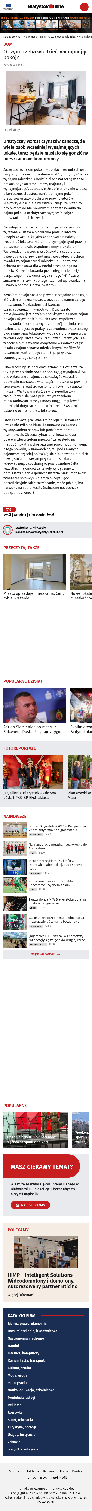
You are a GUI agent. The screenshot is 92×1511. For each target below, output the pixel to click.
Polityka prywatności (33, 1489)
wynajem (20, 514)
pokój (7, 514)
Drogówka (35, 873)
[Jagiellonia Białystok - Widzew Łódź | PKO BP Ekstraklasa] (33, 772)
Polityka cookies (62, 1489)
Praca (64, 1471)
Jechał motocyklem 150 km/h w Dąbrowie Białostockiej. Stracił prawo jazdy (56, 865)
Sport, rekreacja (20, 1420)
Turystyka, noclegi (22, 1427)
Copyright (18, 1493)
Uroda (33, 908)
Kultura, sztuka (19, 1368)
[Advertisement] (46, 639)
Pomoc (31, 1478)
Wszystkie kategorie (23, 1449)
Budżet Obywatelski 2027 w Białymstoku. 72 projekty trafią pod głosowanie (58, 828)
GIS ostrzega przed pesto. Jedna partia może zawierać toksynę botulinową (56, 920)
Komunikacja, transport (26, 1361)
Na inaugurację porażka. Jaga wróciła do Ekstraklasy (58, 846)
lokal (50, 514)
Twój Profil (59, 1478)
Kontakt (77, 1471)
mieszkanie (37, 514)
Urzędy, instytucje (22, 1435)
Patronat (49, 1471)
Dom (43, 36)
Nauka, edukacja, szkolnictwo (31, 1390)
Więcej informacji (21, 1295)
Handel (13, 1346)
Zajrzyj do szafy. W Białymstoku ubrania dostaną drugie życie (57, 901)
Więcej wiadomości (43, 954)
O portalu (15, 1471)
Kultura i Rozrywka (38, 945)
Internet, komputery (23, 1353)
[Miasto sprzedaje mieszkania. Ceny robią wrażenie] (34, 572)
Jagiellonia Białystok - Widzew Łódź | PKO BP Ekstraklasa (29, 795)
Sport (33, 853)
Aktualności (36, 835)
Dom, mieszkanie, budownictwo (32, 1331)
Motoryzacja (17, 1383)
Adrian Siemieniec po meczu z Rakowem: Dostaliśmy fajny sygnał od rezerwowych (33, 729)
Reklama (15, 1405)
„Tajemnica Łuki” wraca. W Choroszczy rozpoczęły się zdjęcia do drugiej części (57, 938)
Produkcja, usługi (21, 1398)
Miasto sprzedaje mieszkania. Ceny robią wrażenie (33, 596)
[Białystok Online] (46, 6)
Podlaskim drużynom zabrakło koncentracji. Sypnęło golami (51, 883)
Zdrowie (14, 1442)
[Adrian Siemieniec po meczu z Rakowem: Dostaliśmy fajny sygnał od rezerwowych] (34, 705)
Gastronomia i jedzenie (26, 1338)
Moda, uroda (17, 1375)
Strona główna (12, 36)
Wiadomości (30, 36)
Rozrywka (15, 1412)
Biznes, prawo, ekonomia (27, 1324)
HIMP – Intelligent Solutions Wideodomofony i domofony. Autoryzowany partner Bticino (43, 1280)
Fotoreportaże (19, 747)
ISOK (43, 1478)
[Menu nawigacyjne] (84, 7)
